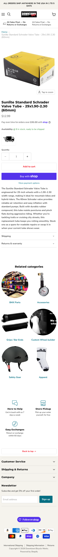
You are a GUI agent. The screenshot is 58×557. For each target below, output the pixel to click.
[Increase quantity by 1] (27, 156)
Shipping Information (35, 545)
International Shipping (13, 545)
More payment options (29, 183)
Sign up (46, 499)
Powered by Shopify (29, 551)
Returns (50, 545)
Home (4, 32)
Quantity (5, 150)
